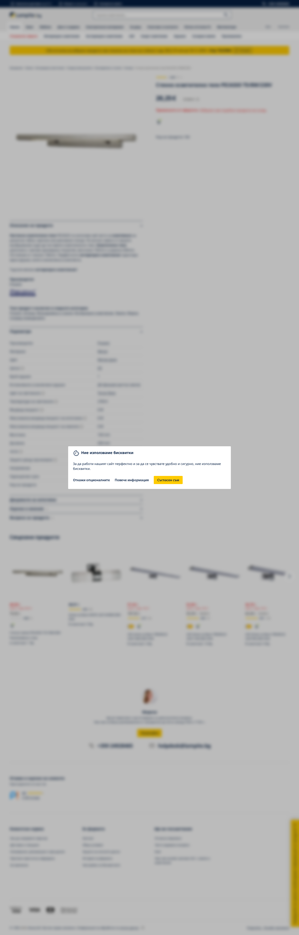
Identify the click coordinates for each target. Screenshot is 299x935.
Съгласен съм (168, 480)
